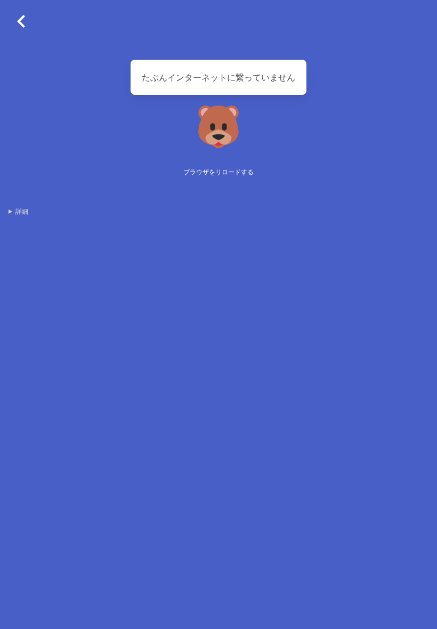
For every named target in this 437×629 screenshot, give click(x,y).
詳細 (21, 211)
